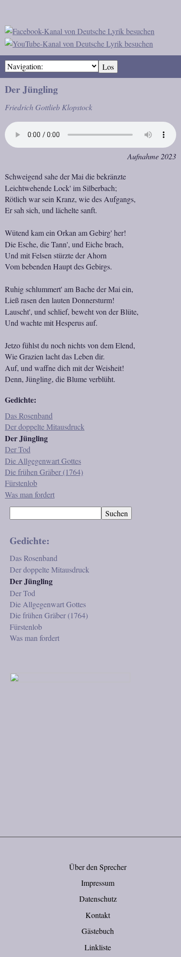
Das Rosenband (29, 415)
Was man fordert (30, 494)
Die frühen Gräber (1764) (44, 472)
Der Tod (17, 449)
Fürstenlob (21, 483)
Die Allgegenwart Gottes (43, 461)
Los (108, 67)
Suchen (116, 513)
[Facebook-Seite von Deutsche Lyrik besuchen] (79, 30)
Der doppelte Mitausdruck (44, 426)
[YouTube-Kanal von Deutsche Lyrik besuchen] (79, 42)
